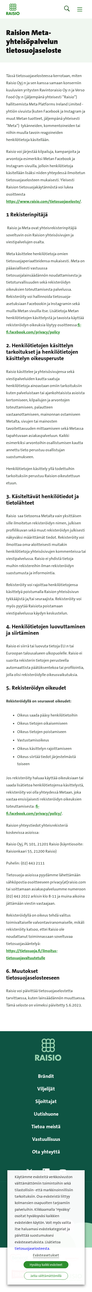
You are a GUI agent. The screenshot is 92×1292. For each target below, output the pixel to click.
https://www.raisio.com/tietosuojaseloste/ (43, 201)
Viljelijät (46, 1089)
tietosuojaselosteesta (32, 1248)
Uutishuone (46, 1114)
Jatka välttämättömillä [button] (46, 1276)
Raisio (13, 9)
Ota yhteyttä (46, 1151)
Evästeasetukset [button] (46, 1255)
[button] (67, 9)
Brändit (46, 1076)
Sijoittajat (46, 1101)
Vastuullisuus (46, 1139)
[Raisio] (48, 1059)
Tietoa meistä (46, 1126)
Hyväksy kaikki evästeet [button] (46, 1265)
